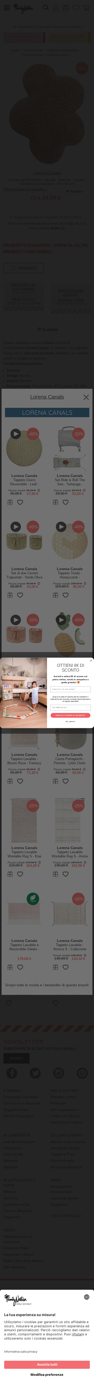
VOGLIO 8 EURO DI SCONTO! (70, 715)
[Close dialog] (91, 661)
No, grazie (70, 721)
